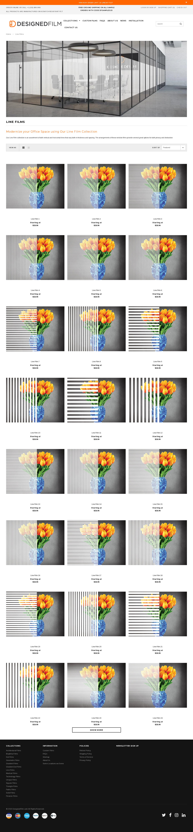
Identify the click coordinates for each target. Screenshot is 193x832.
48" (36, 209)
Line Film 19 (35, 647)
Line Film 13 (35, 504)
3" (55, 209)
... (60, 209)
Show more (96, 730)
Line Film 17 (96, 575)
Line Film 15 (157, 504)
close (186, 2)
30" (43, 209)
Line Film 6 (157, 290)
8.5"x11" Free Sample (17, 209)
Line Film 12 (157, 433)
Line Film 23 (96, 718)
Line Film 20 (96, 647)
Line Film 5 (96, 290)
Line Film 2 (96, 219)
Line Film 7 (35, 362)
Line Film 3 (157, 219)
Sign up (152, 7)
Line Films (19, 34)
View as (12, 147)
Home (8, 34)
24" (49, 209)
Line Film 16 (35, 575)
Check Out (182, 7)
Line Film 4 (35, 290)
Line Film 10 (35, 433)
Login (143, 7)
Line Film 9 (157, 362)
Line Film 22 (35, 718)
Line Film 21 (157, 647)
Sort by (156, 147)
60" (30, 209)
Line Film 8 (96, 362)
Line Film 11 (96, 433)
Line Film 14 (96, 504)
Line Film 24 (157, 718)
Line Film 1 (35, 219)
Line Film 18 (157, 575)
